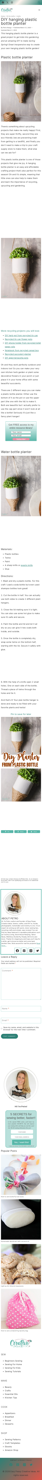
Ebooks (8, 1446)
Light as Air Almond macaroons (12, 1286)
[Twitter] (38, 951)
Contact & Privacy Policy (21, 1460)
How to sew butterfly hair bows (12, 1196)
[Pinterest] (24, 951)
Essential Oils (11, 1394)
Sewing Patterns (13, 1439)
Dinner (8, 1420)
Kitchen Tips (11, 1398)
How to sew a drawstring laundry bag (14, 1330)
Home (3, 16)
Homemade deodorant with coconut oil (15, 1241)
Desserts (9, 1424)
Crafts (19, 16)
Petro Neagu (7, 27)
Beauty (8, 1387)
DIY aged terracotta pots (16, 358)
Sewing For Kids (12, 1368)
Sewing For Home (13, 1364)
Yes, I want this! (21, 1142)
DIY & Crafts (11, 16)
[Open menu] (39, 9)
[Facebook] (3, 2)
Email (5, 1020)
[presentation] (21, 1175)
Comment (7, 970)
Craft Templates (12, 1443)
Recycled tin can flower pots (18, 339)
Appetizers (10, 1413)
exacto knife (27, 565)
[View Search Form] (39, 2)
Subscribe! (21, 439)
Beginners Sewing (13, 1361)
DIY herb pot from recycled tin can (21, 335)
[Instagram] (12, 2)
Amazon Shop (11, 1450)
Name (5, 1008)
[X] (7, 2)
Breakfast (9, 1417)
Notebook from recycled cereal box (22, 350)
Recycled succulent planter (18, 354)
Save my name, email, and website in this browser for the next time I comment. (21, 1028)
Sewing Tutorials (13, 1371)
